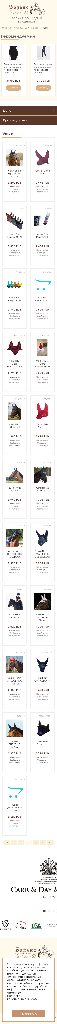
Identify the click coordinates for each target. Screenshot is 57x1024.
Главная (6, 28)
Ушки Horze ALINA (14, 490)
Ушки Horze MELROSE (14, 616)
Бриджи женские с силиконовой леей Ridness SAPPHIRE (43, 68)
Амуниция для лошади (26, 28)
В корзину (13, 88)
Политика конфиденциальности (22, 997)
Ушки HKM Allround (14, 425)
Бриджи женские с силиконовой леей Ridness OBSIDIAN (13, 68)
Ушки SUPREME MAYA (14, 744)
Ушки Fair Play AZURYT (14, 236)
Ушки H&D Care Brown (42, 299)
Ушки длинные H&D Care (14, 807)
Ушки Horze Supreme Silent (42, 617)
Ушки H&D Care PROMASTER (14, 364)
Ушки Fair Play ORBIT (14, 300)
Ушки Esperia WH (42, 173)
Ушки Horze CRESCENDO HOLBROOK (14, 554)
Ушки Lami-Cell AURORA (42, 679)
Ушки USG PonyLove (42, 744)
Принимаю (28, 1013)
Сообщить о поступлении (14, 189)
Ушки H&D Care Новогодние (42, 364)
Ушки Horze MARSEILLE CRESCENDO (42, 554)
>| (50, 843)
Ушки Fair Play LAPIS (42, 236)
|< (6, 843)
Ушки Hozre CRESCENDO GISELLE (14, 681)
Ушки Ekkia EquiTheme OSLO (14, 173)
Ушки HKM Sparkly (42, 426)
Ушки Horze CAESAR (42, 490)
